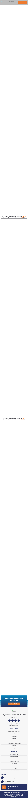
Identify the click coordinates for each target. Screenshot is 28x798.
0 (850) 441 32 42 (12, 786)
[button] (15, 2)
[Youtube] (19, 720)
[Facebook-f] (9, 720)
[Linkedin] (15, 720)
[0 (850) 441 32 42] (4, 787)
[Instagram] (12, 720)
